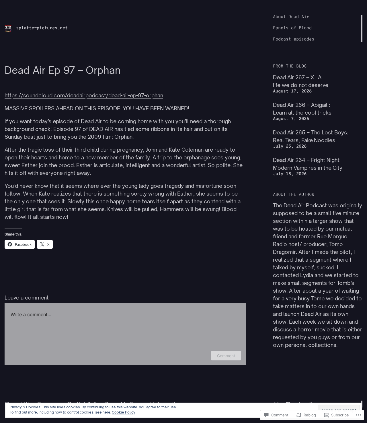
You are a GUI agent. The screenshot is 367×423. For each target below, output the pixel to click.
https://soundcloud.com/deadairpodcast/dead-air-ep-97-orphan (84, 95)
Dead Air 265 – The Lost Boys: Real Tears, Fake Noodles (310, 136)
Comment (226, 355)
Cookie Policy (123, 412)
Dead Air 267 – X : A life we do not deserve (300, 81)
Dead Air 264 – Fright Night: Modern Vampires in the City (307, 164)
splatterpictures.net (42, 28)
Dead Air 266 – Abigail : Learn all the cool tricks (302, 109)
